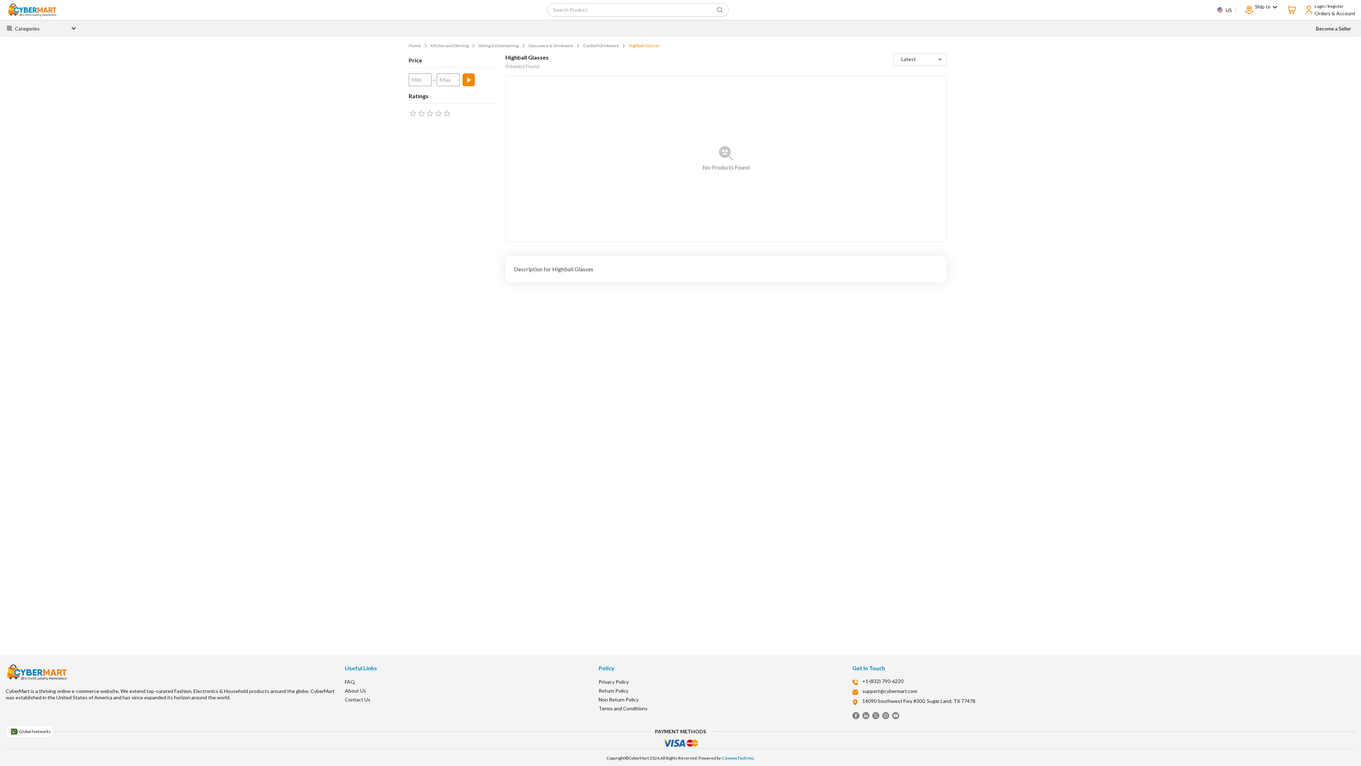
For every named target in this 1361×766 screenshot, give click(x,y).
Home (415, 45)
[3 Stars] (430, 113)
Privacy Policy (614, 682)
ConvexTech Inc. (738, 758)
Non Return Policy (619, 699)
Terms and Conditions (623, 708)
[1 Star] (413, 113)
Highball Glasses (644, 45)
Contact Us (357, 699)
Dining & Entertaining (498, 45)
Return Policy (613, 691)
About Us (355, 691)
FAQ (350, 682)
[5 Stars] (447, 113)
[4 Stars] (438, 113)
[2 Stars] (421, 113)
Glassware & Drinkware (550, 45)
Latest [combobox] (908, 59)
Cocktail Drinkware (601, 45)
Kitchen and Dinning (450, 45)
